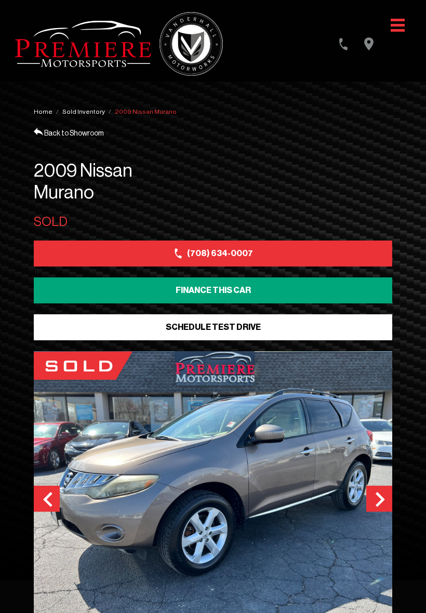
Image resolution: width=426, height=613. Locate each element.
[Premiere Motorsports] (83, 44)
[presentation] (47, 499)
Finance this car (213, 290)
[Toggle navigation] (397, 25)
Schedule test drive (213, 327)
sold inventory (83, 112)
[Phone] (343, 44)
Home (43, 112)
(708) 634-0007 (220, 253)
